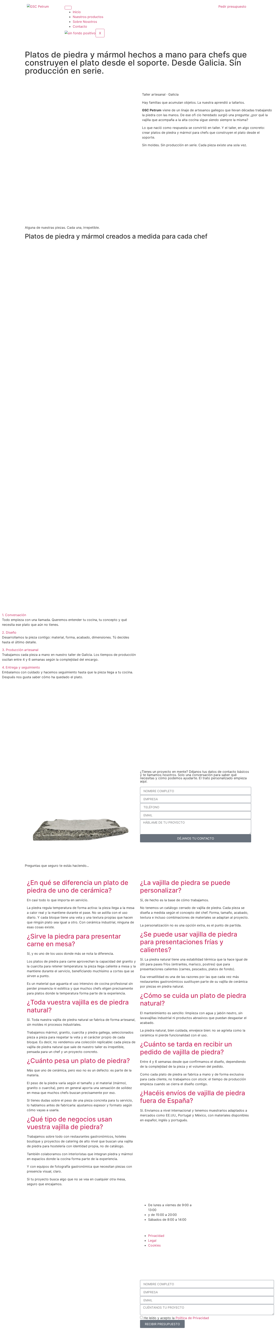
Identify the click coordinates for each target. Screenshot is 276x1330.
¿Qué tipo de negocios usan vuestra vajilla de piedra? (69, 1123)
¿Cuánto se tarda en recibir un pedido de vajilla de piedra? (186, 1048)
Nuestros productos (88, 17)
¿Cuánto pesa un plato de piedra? (78, 1061)
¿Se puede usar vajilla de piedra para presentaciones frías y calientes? (188, 942)
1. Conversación (14, 615)
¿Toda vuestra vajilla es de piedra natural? (78, 1006)
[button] (69, 614)
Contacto (80, 26)
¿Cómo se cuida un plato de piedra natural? (193, 999)
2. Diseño (9, 632)
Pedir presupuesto (232, 6)
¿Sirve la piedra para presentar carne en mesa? (74, 940)
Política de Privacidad (192, 1318)
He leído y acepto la (176, 1318)
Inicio (77, 12)
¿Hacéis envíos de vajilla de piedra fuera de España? (192, 1097)
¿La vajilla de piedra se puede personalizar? (185, 886)
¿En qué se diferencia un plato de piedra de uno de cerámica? (77, 886)
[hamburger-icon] (68, 7)
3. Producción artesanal (20, 650)
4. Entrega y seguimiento (21, 667)
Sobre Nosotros (85, 22)
